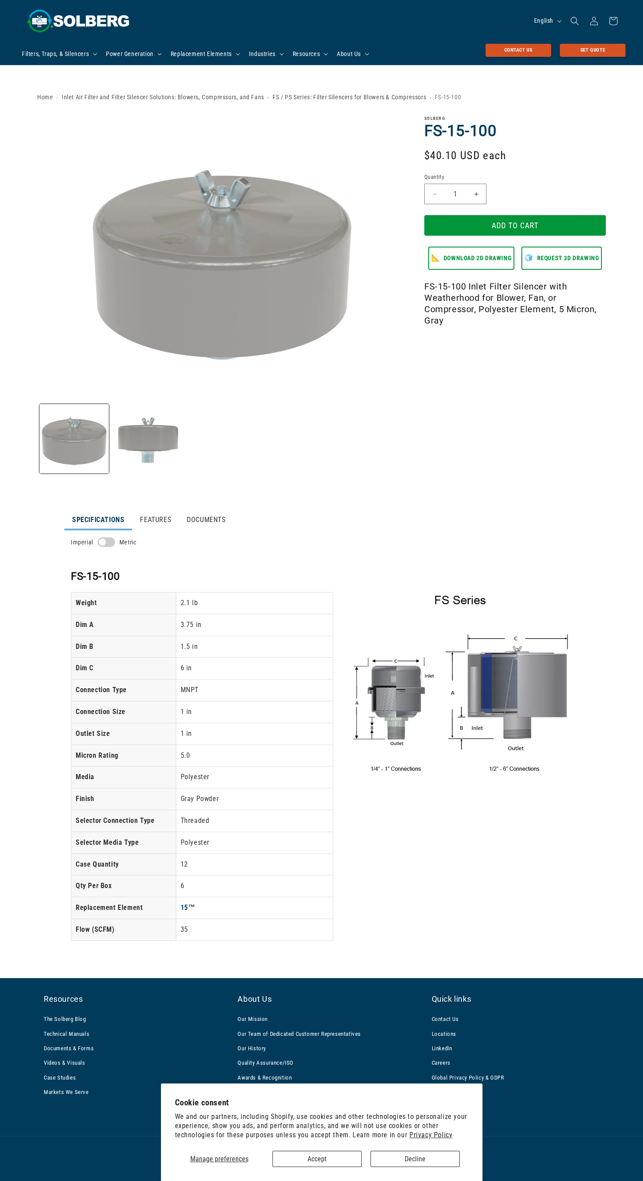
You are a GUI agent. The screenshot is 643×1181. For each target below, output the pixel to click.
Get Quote (592, 50)
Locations (444, 1034)
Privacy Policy (430, 1135)
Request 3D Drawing (561, 258)
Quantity (434, 177)
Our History (252, 1048)
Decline (415, 1159)
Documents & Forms (69, 1048)
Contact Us (518, 50)
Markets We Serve (66, 1092)
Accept (317, 1159)
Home (45, 97)
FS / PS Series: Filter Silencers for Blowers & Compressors (349, 97)
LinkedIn (442, 1048)
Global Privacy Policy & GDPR (468, 1077)
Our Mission (253, 1019)
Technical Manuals (66, 1034)
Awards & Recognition (265, 1077)
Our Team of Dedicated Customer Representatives (299, 1034)
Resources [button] (63, 998)
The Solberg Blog (65, 1019)
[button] (59, 54)
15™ (188, 907)
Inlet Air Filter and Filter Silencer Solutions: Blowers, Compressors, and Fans (163, 97)
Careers (441, 1062)
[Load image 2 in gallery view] (148, 439)
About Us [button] (255, 998)
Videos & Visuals (64, 1062)
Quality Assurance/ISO (266, 1062)
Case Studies (60, 1077)
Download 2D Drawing (471, 258)
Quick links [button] (452, 998)
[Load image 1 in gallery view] (74, 439)
